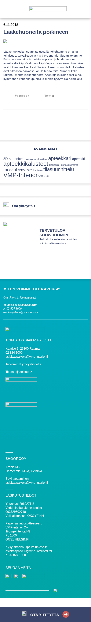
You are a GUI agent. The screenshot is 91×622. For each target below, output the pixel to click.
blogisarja (54, 165)
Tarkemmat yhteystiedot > (23, 364)
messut (10, 169)
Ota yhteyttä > (24, 206)
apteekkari (59, 158)
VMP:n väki (44, 176)
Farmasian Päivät (69, 165)
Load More (45, 125)
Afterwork (31, 159)
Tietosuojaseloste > (19, 371)
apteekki (78, 159)
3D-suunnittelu (14, 159)
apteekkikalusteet (25, 163)
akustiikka (42, 159)
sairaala (38, 170)
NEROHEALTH (26, 170)
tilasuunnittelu (58, 169)
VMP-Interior (20, 174)
